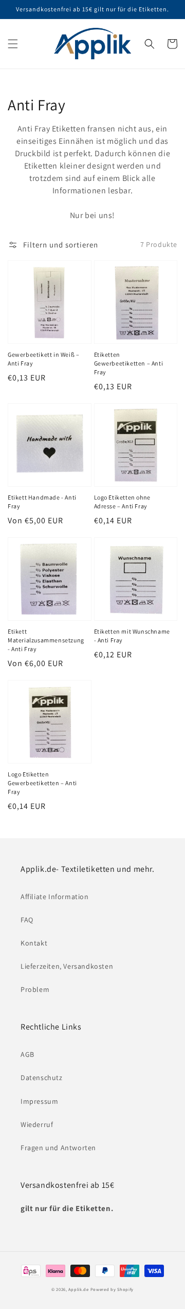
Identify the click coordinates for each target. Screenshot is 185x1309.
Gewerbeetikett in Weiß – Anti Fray (43, 359)
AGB (27, 1054)
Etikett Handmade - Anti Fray (42, 501)
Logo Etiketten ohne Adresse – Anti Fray (122, 501)
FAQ (27, 919)
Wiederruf (37, 1124)
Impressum (39, 1101)
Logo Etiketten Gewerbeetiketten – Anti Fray (42, 783)
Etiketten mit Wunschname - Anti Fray (132, 635)
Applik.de (78, 1289)
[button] (13, 43)
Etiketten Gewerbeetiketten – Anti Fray (128, 363)
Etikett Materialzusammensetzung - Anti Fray (46, 640)
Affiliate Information (55, 896)
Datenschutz (42, 1077)
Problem (35, 989)
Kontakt (34, 943)
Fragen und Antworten (58, 1147)
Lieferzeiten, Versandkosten (67, 966)
